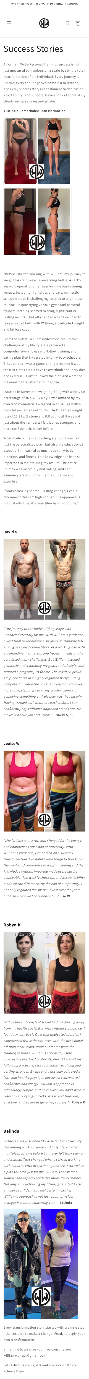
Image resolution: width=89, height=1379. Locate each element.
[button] (9, 23)
